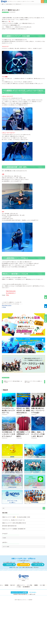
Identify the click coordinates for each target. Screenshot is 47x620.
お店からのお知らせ (5, 12)
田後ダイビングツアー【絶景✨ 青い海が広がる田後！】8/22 (16, 517)
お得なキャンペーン (21, 585)
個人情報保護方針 (26, 586)
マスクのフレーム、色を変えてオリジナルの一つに (13, 520)
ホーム (1, 585)
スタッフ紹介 (42, 585)
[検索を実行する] (44, 508)
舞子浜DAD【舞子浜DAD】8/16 (9, 525)
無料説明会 (45, 296)
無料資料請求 (45, 305)
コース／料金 (29, 585)
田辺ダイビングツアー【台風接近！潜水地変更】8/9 (13, 528)
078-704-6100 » (32, 592)
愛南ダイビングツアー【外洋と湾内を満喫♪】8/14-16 (14, 522)
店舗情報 (36, 585)
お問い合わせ (45, 317)
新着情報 (6, 585)
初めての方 (12, 585)
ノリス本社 (18, 586)
